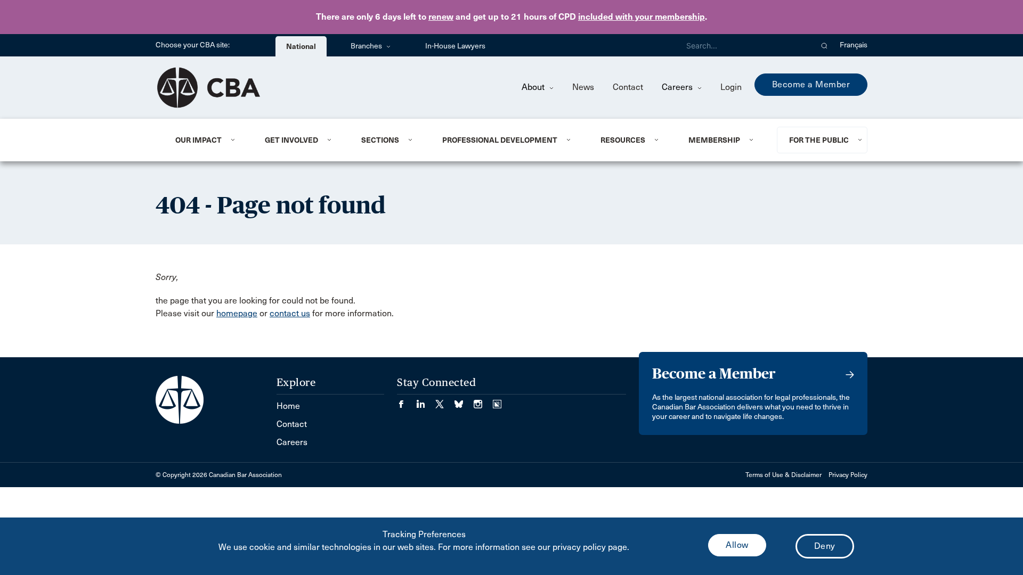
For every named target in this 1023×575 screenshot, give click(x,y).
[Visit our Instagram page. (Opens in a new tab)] (483, 401)
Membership (714, 140)
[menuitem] (207, 140)
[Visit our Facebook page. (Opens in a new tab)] (406, 401)
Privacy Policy (848, 475)
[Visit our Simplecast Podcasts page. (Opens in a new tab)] (497, 401)
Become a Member (811, 84)
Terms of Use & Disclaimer (783, 475)
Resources (622, 140)
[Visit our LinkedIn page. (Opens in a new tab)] (425, 401)
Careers (678, 87)
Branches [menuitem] (367, 46)
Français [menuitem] (853, 45)
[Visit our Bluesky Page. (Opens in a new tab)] (464, 401)
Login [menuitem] (731, 87)
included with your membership (641, 17)
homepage (236, 313)
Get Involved (291, 140)
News (583, 87)
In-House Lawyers (455, 46)
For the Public (819, 140)
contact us (290, 313)
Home (288, 406)
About (534, 87)
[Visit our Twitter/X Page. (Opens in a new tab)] (444, 401)
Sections (380, 140)
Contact (628, 87)
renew (440, 17)
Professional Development (499, 140)
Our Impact (198, 140)
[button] (824, 45)
